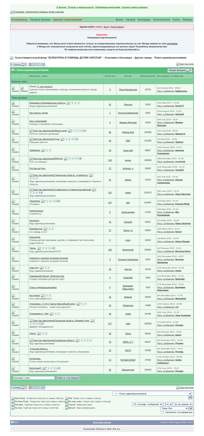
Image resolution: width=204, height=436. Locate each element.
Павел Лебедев (183, 223)
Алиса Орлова (182, 241)
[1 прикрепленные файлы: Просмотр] (42, 139)
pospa (178, 270)
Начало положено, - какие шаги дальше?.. (50, 307)
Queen (178, 231)
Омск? (32, 333)
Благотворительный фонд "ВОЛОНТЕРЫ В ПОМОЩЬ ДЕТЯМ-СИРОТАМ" (58, 57)
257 (110, 202)
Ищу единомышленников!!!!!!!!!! (45, 251)
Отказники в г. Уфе (39, 313)
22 (110, 305)
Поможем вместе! (38, 142)
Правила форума (40, 19)
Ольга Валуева (182, 194)
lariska (128, 180)
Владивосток (35, 228)
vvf (176, 307)
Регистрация (117, 27)
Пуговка (179, 325)
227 (110, 323)
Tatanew (179, 142)
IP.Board (100, 429)
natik (128, 323)
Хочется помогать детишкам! (44, 134)
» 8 (79, 158)
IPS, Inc (116, 429)
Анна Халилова (183, 315)
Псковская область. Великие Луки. (72, 320)
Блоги (119, 19)
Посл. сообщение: (166, 91)
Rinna (128, 333)
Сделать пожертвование (67, 19)
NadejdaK (128, 277)
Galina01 (179, 114)
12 (110, 168)
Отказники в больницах (118, 57)
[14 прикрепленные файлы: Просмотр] (42, 320)
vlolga (128, 314)
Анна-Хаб (128, 150)
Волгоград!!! (35, 368)
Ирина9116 (180, 298)
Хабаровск (34, 150)
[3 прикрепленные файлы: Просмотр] (42, 175)
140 (110, 160)
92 (110, 369)
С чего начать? (45, 86)
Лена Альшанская (128, 89)
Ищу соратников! (38, 121)
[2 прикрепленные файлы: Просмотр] (42, 158)
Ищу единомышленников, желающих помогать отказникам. (59, 352)
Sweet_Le (128, 230)
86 (110, 132)
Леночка (128, 104)
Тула (57, 139)
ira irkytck (180, 161)
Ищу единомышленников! (42, 196)
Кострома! (34, 295)
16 (110, 222)
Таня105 (179, 170)
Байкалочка (181, 91)
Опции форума (177, 70)
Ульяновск (34, 201)
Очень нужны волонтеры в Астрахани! (49, 361)
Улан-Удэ (34, 267)
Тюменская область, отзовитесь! (71, 175)
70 (110, 342)
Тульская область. (38, 349)
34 (110, 314)
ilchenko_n (128, 168)
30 (110, 150)
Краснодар (34, 237)
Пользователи (161, 19)
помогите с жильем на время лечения (48, 258)
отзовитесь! (35, 214)
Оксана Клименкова (128, 113)
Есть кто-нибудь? (38, 162)
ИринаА (128, 297)
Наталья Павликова (128, 259)
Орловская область (65, 340)
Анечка (128, 269)
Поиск (176, 19)
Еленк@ (128, 222)
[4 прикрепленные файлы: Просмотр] (42, 189)
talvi (128, 202)
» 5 (83, 131)
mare (128, 240)
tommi (178, 335)
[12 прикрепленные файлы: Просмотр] (42, 130)
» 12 (41, 324)
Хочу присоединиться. (40, 298)
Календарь (144, 19)
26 (110, 297)
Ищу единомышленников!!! (43, 371)
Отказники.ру (19, 19)
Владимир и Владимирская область (47, 103)
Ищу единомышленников (42, 223)
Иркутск (59, 158)
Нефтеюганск (36, 211)
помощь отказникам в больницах (46, 124)
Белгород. (34, 220)
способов (172, 43)
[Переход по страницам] (69, 103)
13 (110, 350)
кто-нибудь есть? (38, 232)
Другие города (143, 57)
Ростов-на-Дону (37, 168)
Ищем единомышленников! (43, 106)
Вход (106, 27)
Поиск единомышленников (170, 57)
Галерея (130, 19)
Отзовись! (34, 204)
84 (110, 140)
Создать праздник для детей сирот (47, 279)
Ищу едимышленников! (41, 271)
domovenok (128, 249)
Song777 (179, 106)
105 (110, 249)
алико (128, 192)
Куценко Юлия (182, 204)
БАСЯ (128, 350)
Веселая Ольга (182, 251)
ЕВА (128, 140)
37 (110, 230)
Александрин (128, 212)
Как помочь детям (38, 113)
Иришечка (128, 305)
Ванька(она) (128, 369)
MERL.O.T (128, 342)
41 (110, 104)
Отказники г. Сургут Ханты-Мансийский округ (52, 304)
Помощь (187, 19)
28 (110, 333)
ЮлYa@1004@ (128, 360)
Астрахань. (35, 358)
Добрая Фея (128, 132)
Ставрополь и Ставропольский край (73, 189)
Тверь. (32, 248)
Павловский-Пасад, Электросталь (46, 276)
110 (110, 192)
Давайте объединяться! (41, 327)
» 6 (40, 193)
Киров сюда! (61, 130)
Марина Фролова (128, 122)
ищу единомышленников (42, 343)
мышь (128, 160)
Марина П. (180, 134)
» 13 (58, 201)
